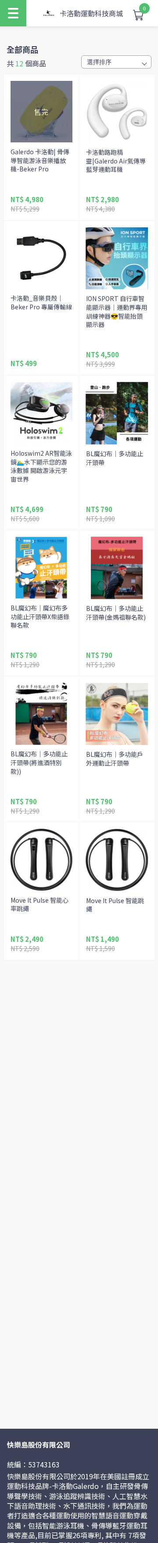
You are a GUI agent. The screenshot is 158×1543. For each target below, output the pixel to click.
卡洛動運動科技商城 (91, 13)
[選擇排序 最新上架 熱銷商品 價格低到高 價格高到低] (116, 62)
